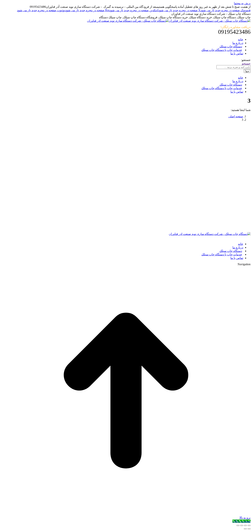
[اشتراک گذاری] (245, 525)
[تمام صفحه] (241, 525)
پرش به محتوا (242, 3)
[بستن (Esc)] (249, 525)
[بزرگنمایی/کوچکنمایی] (238, 525)
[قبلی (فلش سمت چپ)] (249, 528)
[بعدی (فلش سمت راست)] (245, 528)
